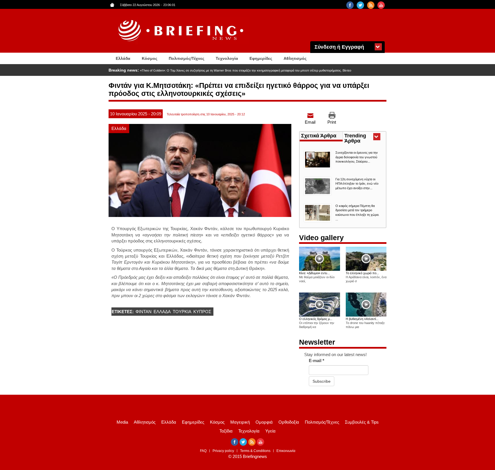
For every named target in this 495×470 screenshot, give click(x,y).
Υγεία (270, 430)
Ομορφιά (264, 422)
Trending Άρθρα (362, 139)
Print (331, 122)
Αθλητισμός (295, 58)
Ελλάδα (123, 58)
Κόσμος (149, 58)
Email (310, 122)
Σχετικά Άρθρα (318, 136)
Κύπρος (202, 311)
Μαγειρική (240, 422)
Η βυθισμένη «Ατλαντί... (362, 319)
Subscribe (322, 381)
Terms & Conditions (255, 450)
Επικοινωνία (285, 450)
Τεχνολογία (227, 58)
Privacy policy (223, 450)
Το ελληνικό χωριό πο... (362, 273)
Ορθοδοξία (288, 422)
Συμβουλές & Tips (362, 422)
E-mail (316, 360)
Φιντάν (143, 311)
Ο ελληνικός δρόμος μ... (315, 319)
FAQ (203, 450)
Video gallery (321, 238)
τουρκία (182, 311)
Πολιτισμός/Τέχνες (186, 58)
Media (122, 422)
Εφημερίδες (261, 58)
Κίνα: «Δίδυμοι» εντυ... (314, 273)
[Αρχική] (181, 30)
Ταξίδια (226, 430)
